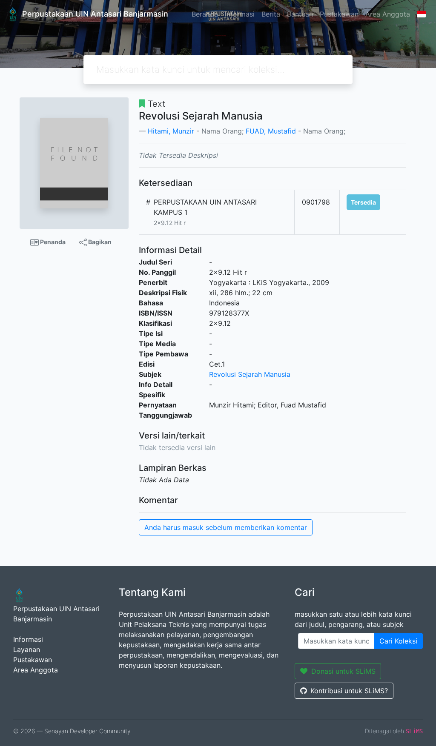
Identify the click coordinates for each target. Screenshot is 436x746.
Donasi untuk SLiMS (343, 671)
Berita (270, 14)
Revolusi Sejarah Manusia (249, 374)
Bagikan (99, 241)
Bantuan (300, 14)
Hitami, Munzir (171, 131)
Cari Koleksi (398, 641)
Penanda (52, 241)
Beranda (205, 14)
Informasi (240, 14)
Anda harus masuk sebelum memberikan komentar (225, 527)
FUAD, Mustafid (271, 131)
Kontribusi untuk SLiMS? (349, 690)
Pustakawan (339, 14)
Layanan (26, 649)
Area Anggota (387, 14)
